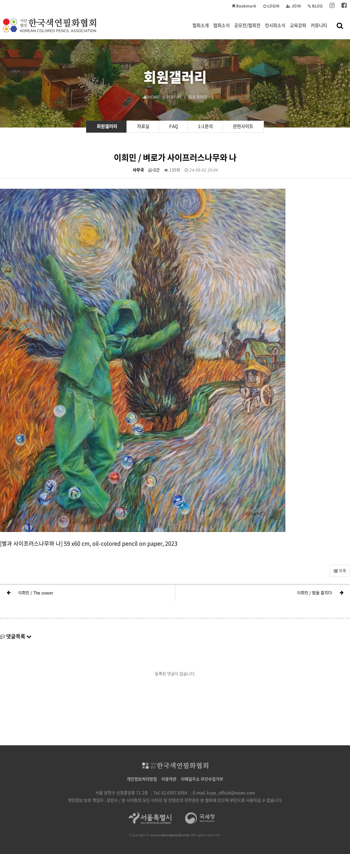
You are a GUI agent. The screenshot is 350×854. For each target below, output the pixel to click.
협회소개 (200, 25)
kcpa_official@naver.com (231, 793)
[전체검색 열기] (340, 25)
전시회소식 (275, 25)
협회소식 (221, 25)
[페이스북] (344, 6)
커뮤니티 (319, 25)
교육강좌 (298, 25)
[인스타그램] (332, 6)
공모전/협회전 (247, 25)
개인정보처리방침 (142, 779)
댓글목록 (15, 636)
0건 (156, 170)
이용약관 (168, 779)
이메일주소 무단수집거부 (202, 779)
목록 (342, 571)
